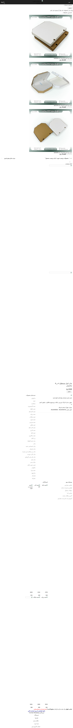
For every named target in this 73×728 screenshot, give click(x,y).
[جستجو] (6, 2)
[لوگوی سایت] (36, 2)
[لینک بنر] (36, 364)
